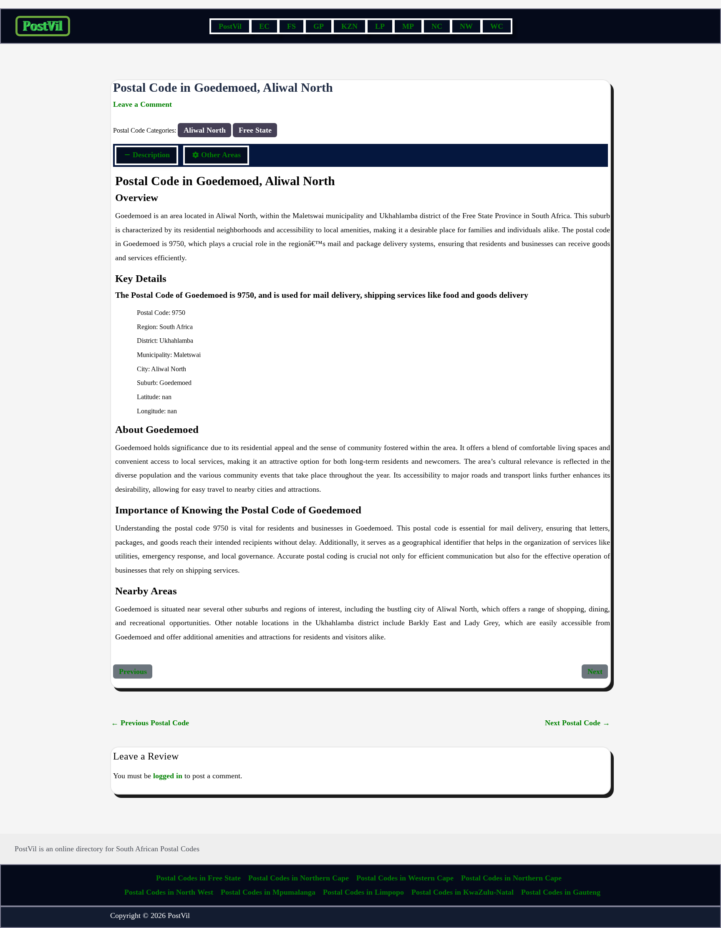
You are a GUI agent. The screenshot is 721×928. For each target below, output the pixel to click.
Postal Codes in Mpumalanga (268, 892)
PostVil (230, 26)
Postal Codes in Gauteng (560, 892)
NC (436, 26)
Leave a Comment (142, 104)
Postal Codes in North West (168, 892)
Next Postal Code (577, 723)
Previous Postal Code (150, 723)
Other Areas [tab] (221, 155)
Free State (255, 130)
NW (466, 26)
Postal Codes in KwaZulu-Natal (462, 892)
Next (595, 671)
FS (291, 26)
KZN (349, 26)
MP (408, 26)
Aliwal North (205, 130)
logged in (167, 776)
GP (318, 26)
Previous (133, 671)
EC (264, 26)
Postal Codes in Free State (198, 878)
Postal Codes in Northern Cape (298, 878)
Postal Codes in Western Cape (405, 878)
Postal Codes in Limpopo (363, 892)
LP (380, 26)
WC (496, 26)
